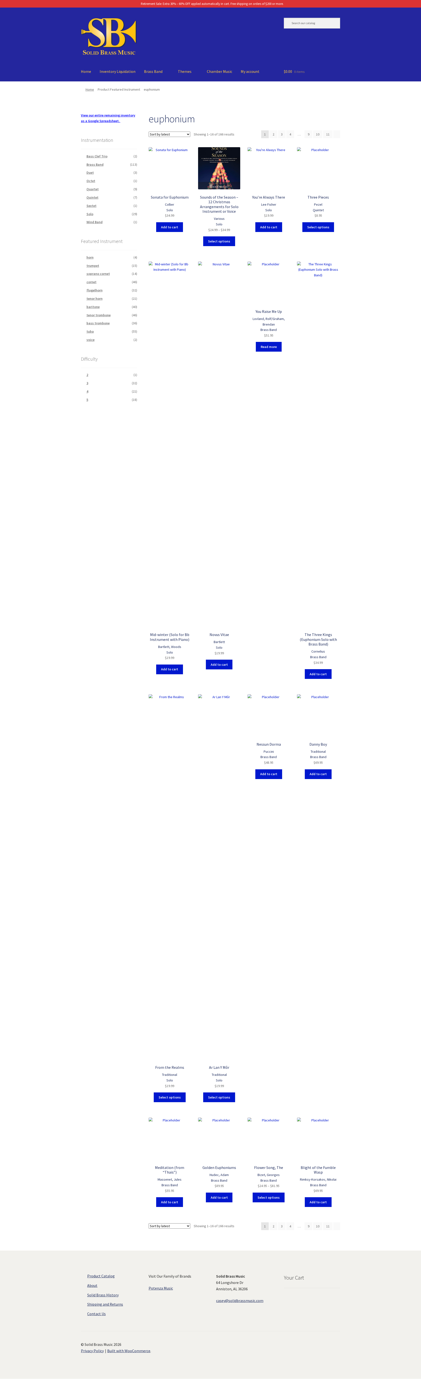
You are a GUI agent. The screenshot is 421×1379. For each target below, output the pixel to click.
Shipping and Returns (105, 1304)
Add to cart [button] (169, 227)
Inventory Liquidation (117, 71)
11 (328, 134)
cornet (91, 282)
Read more (269, 347)
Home (86, 71)
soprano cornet (98, 273)
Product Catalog (101, 1275)
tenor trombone (98, 315)
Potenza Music (161, 1288)
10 (317, 134)
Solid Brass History (103, 1294)
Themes (184, 71)
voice (90, 340)
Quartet (92, 189)
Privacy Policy (92, 1350)
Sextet (91, 205)
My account (250, 71)
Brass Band (153, 71)
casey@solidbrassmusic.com (239, 1300)
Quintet (92, 197)
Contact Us (96, 1313)
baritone (93, 307)
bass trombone (98, 323)
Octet (90, 181)
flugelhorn (94, 290)
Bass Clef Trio (96, 156)
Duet (90, 172)
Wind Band (94, 222)
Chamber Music (219, 71)
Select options (219, 241)
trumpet (92, 265)
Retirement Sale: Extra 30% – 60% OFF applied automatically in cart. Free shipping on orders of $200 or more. (212, 4)
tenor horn (94, 298)
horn (90, 257)
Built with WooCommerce (128, 1350)
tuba (90, 331)
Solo (89, 214)
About (92, 1285)
